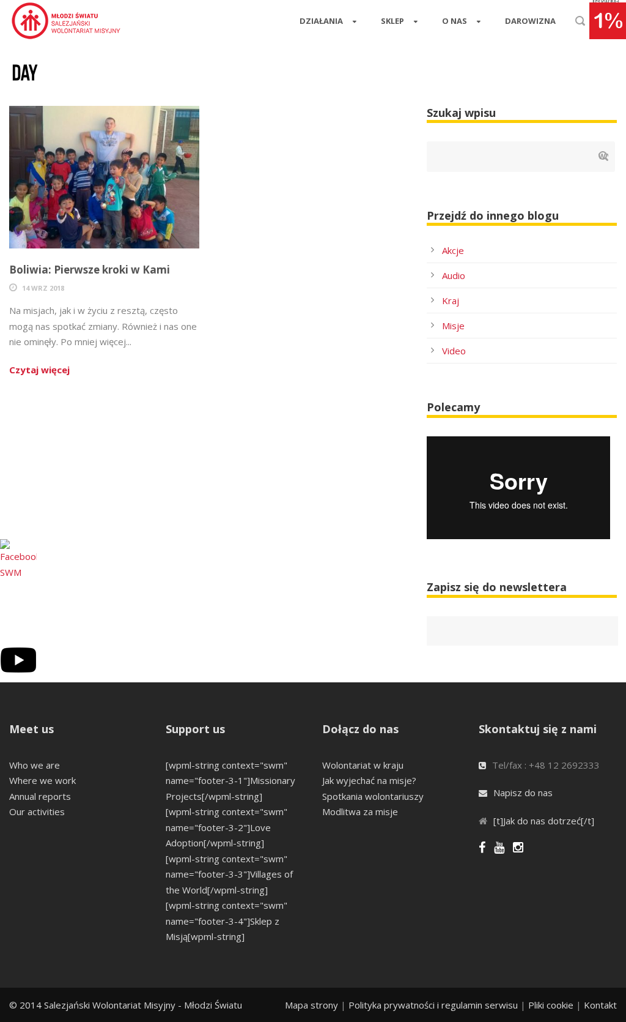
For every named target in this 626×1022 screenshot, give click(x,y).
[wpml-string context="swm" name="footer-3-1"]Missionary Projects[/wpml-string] (230, 780)
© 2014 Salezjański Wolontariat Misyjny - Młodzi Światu (125, 1005)
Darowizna (530, 20)
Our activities (37, 811)
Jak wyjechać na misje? (369, 780)
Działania (321, 20)
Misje (453, 325)
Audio (453, 275)
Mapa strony (311, 1005)
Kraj (450, 300)
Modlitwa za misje (360, 811)
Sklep (392, 20)
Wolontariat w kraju (362, 765)
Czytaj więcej (39, 370)
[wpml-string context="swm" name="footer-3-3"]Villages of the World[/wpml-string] (229, 874)
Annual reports (40, 796)
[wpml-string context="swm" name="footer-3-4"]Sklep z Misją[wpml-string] (226, 920)
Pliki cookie (550, 1005)
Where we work (42, 780)
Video (454, 351)
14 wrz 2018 (43, 288)
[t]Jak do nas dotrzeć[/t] (543, 821)
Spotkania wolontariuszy (373, 796)
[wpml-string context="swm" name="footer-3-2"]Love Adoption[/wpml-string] (226, 827)
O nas (454, 20)
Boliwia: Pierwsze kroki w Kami (89, 270)
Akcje (453, 250)
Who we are (34, 765)
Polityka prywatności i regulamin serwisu (433, 1005)
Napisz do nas (523, 792)
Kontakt (600, 1005)
